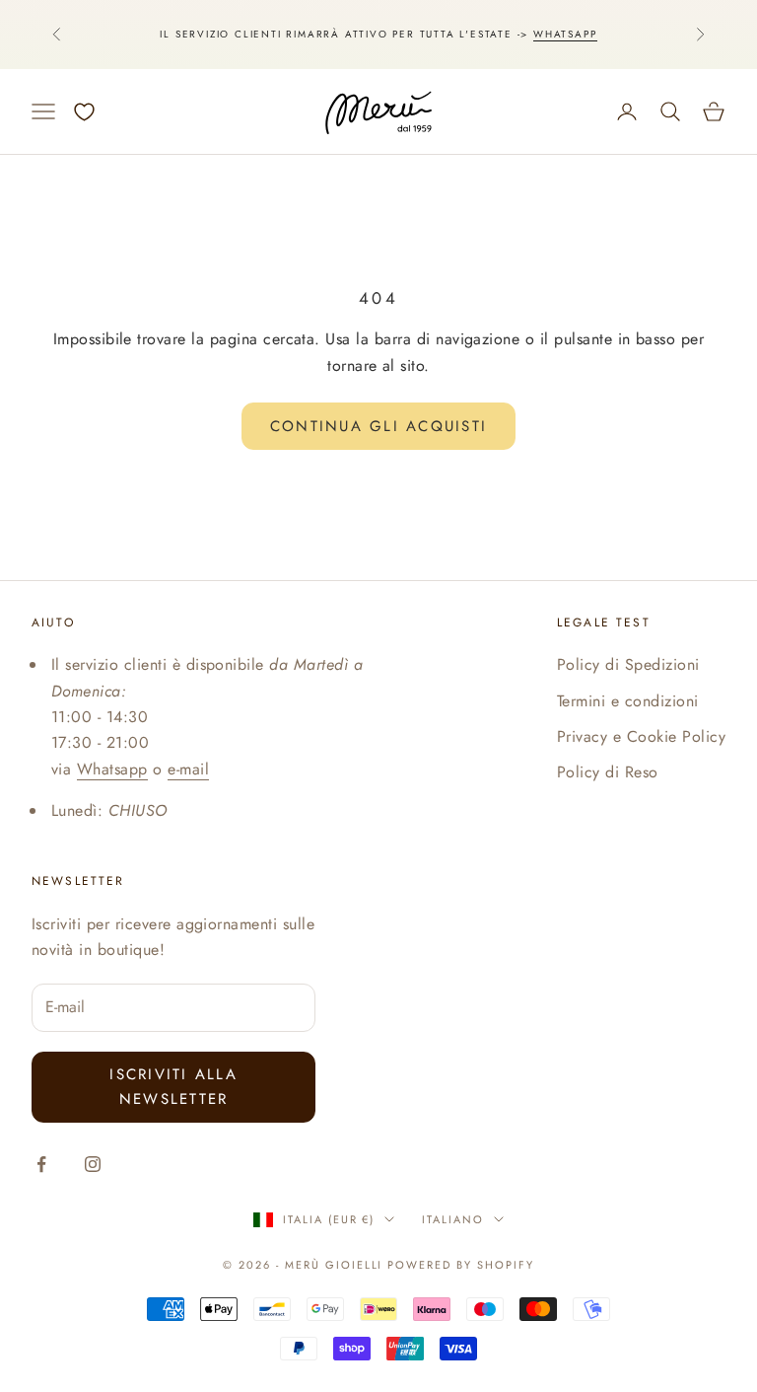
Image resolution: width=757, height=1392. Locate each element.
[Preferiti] (84, 112)
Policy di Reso (607, 772)
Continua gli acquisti (378, 426)
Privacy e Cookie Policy (641, 736)
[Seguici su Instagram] (93, 1164)
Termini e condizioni (628, 701)
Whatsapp (564, 34)
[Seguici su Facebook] (41, 1164)
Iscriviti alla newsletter (173, 1086)
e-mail (188, 769)
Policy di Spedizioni (628, 664)
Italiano (453, 1219)
